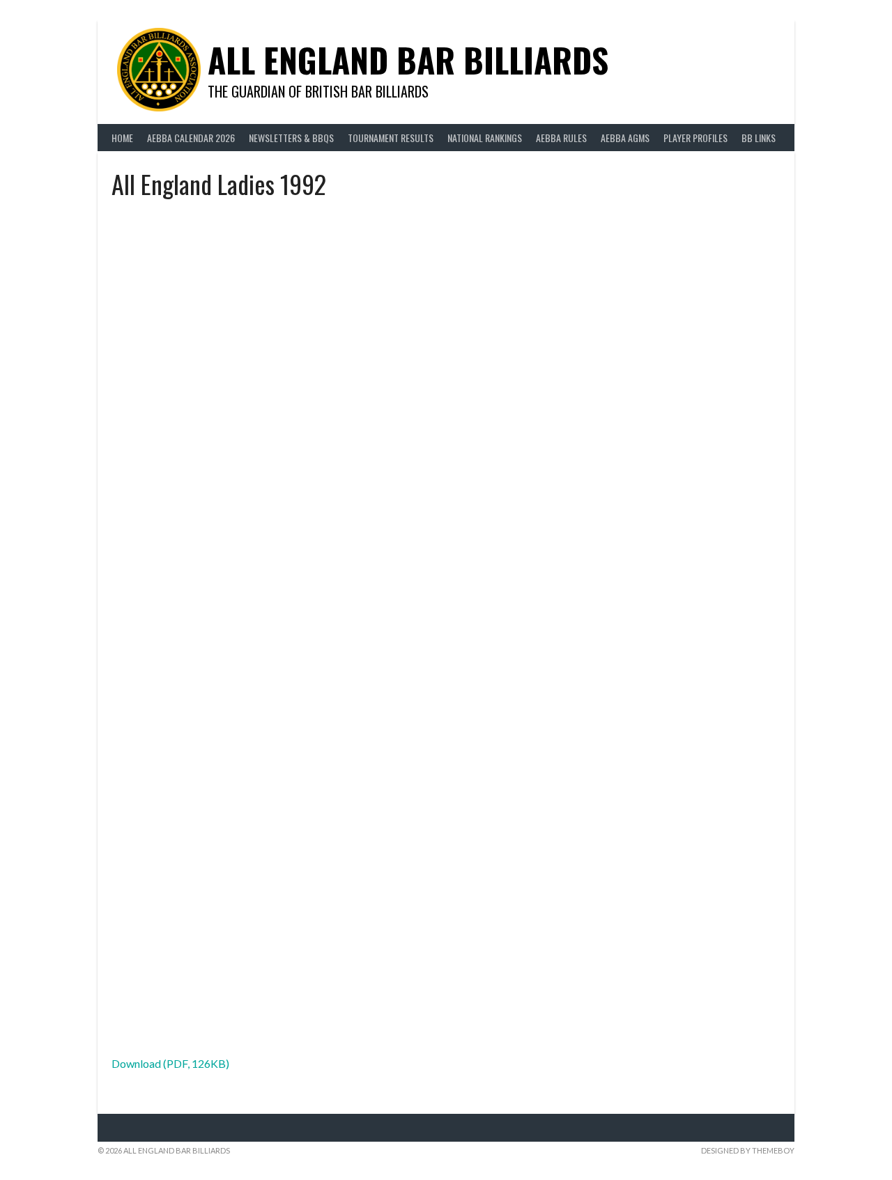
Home (122, 137)
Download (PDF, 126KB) (170, 1063)
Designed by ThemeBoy (747, 1150)
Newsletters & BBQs (291, 137)
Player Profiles (695, 137)
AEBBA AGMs (625, 137)
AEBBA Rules (561, 137)
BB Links (758, 137)
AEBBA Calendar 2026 (191, 137)
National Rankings (484, 137)
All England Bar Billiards (408, 59)
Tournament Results (390, 137)
